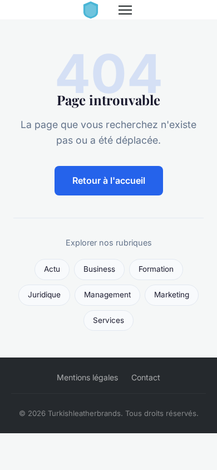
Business (99, 269)
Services (108, 320)
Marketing (171, 294)
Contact (145, 377)
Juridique (44, 294)
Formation (156, 269)
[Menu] (125, 10)
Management (107, 294)
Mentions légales (87, 377)
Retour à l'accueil (108, 180)
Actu (52, 269)
